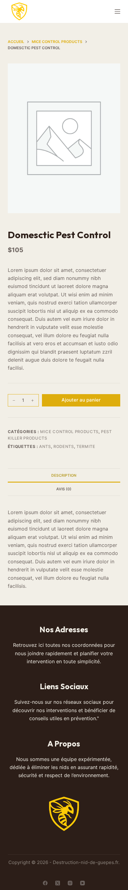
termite (85, 446)
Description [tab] (63, 475)
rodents (63, 446)
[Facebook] (45, 883)
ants (45, 446)
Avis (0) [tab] (63, 489)
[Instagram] (70, 883)
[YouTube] (82, 883)
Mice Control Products (69, 431)
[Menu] (117, 11)
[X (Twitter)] (57, 883)
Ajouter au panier (81, 400)
